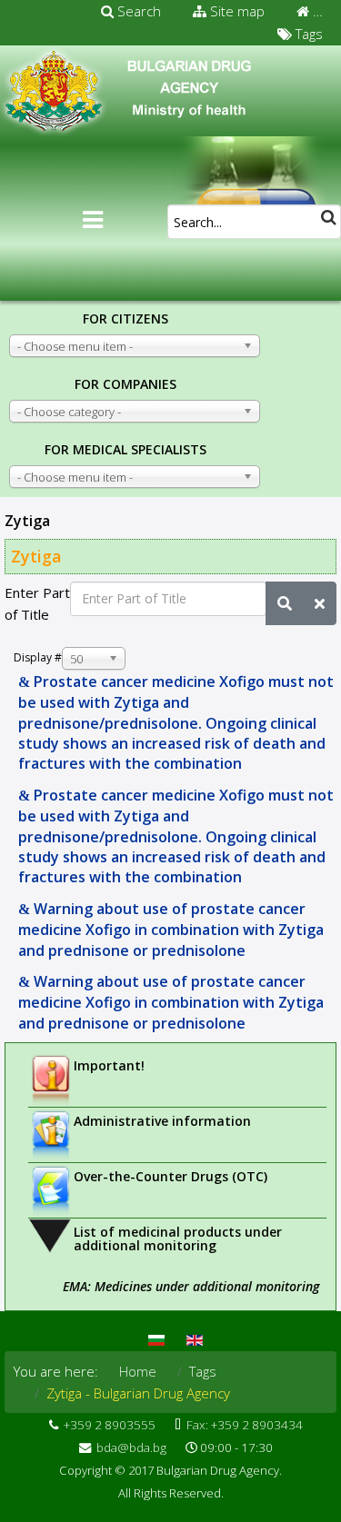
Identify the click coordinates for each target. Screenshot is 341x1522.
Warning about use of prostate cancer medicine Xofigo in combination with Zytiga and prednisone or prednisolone (171, 929)
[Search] (285, 603)
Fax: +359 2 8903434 (244, 1425)
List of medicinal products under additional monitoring (178, 1238)
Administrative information (162, 1120)
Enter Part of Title (37, 603)
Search (137, 11)
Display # (38, 657)
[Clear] (319, 603)
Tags (307, 34)
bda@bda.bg (131, 1447)
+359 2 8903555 (109, 1425)
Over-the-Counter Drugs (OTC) (170, 1176)
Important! (109, 1065)
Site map (235, 11)
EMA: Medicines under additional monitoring (191, 1286)
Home (137, 1371)
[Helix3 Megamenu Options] (93, 220)
